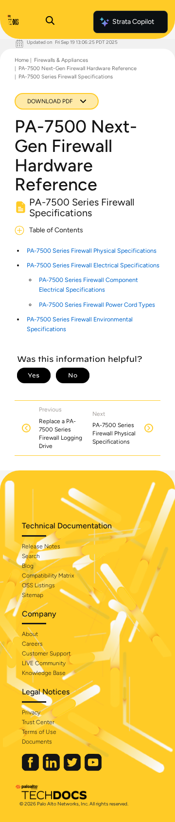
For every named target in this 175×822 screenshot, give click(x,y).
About (30, 634)
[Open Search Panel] (50, 22)
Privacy (31, 712)
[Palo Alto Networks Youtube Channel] (93, 769)
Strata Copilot (133, 22)
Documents (37, 741)
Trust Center (38, 722)
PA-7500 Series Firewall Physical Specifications (92, 250)
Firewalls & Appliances (61, 60)
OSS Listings (38, 585)
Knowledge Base (44, 673)
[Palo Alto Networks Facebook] (31, 769)
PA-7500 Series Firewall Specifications (65, 77)
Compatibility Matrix (48, 575)
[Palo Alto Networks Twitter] (73, 769)
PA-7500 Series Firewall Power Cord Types (97, 304)
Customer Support (46, 653)
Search (31, 556)
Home (22, 60)
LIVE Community (44, 663)
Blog (28, 565)
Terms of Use (39, 732)
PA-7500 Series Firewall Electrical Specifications (93, 265)
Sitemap (32, 595)
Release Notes (41, 546)
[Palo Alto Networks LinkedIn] (52, 769)
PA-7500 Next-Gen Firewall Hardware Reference (77, 68)
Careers (32, 643)
